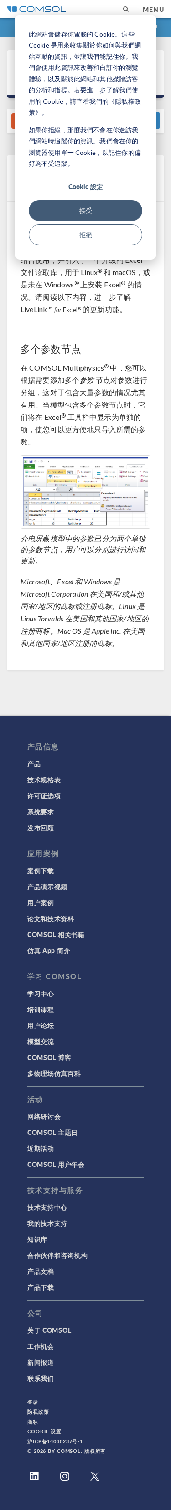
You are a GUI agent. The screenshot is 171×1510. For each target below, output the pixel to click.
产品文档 (40, 1271)
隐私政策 (38, 1411)
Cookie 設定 (85, 186)
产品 (34, 763)
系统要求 (40, 811)
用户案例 (40, 902)
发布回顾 (40, 827)
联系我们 (40, 1378)
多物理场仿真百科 (54, 1073)
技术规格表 (44, 779)
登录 (32, 1402)
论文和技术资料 (50, 918)
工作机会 (40, 1346)
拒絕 (85, 234)
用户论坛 (40, 1025)
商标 (32, 1421)
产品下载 (40, 1287)
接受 (85, 210)
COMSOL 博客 (49, 1057)
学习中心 (40, 993)
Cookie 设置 (44, 1431)
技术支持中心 (47, 1207)
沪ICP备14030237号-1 (55, 1441)
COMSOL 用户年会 (56, 1164)
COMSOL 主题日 (52, 1132)
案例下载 (40, 870)
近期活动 (40, 1148)
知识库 (37, 1239)
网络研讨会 (44, 1116)
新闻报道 (40, 1362)
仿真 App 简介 (48, 950)
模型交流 (40, 1041)
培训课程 (40, 1009)
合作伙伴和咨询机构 (57, 1255)
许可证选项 (44, 795)
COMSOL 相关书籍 (56, 934)
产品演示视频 (47, 886)
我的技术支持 (47, 1223)
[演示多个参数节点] (85, 492)
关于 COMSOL (49, 1330)
